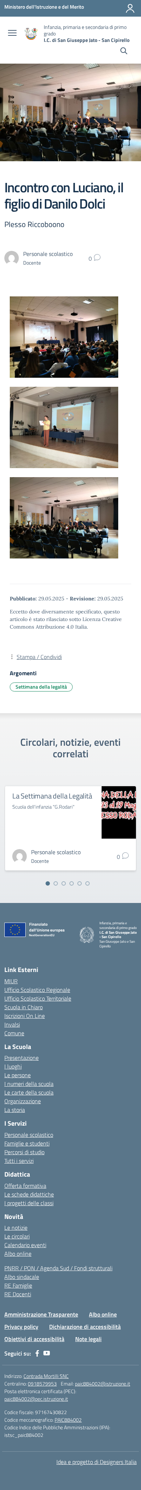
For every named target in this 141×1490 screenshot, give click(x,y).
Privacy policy (21, 1326)
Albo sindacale (21, 1276)
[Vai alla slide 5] (79, 883)
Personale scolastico (28, 1134)
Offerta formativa (25, 1185)
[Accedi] (130, 8)
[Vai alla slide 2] (56, 883)
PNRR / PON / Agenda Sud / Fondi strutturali (58, 1268)
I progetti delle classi (29, 1203)
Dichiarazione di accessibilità (85, 1326)
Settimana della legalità (41, 686)
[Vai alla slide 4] (71, 883)
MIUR (11, 981)
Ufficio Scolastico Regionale (37, 989)
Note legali (88, 1339)
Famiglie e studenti (27, 1143)
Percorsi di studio (24, 1152)
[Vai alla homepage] (31, 34)
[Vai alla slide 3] (63, 883)
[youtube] (46, 1353)
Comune (14, 1033)
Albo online (17, 1253)
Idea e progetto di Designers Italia (96, 1461)
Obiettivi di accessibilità (34, 1339)
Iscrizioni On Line (24, 1015)
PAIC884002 (68, 1419)
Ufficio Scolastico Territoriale (37, 998)
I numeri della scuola (29, 1083)
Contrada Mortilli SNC (46, 1376)
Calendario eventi (25, 1245)
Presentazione (21, 1057)
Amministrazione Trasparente (41, 1314)
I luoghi (13, 1066)
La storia (14, 1109)
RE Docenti (17, 1294)
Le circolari (17, 1236)
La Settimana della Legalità (52, 795)
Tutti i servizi (19, 1160)
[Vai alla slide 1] (48, 883)
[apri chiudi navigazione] (12, 33)
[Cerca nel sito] (123, 51)
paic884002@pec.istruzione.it (36, 1399)
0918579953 (42, 1383)
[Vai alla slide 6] (87, 883)
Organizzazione (22, 1101)
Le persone (17, 1075)
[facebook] (37, 1353)
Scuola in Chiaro (23, 1007)
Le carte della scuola (29, 1092)
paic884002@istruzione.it (102, 1383)
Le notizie (15, 1227)
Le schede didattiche (29, 1194)
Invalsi (12, 1024)
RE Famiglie (18, 1285)
